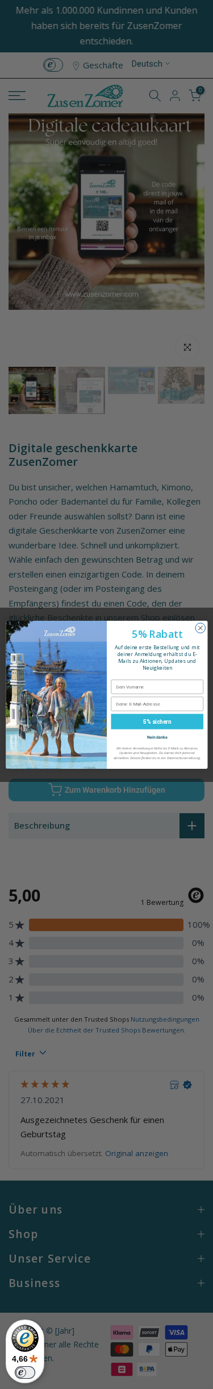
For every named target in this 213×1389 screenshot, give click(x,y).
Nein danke (157, 736)
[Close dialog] (200, 628)
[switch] (25, 1372)
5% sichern (157, 721)
